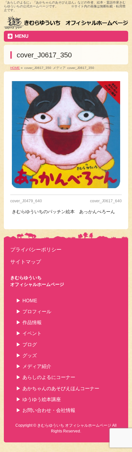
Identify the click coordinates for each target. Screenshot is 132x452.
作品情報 (32, 322)
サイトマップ (25, 261)
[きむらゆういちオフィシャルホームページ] (66, 23)
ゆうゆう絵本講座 (41, 399)
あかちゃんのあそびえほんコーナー (60, 388)
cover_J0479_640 (26, 201)
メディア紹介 (36, 366)
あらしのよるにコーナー (48, 377)
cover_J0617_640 (106, 201)
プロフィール (36, 311)
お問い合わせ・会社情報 (48, 410)
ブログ (29, 344)
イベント (32, 333)
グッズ (29, 355)
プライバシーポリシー (36, 249)
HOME (29, 300)
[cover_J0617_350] (66, 134)
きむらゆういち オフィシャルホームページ (74, 425)
